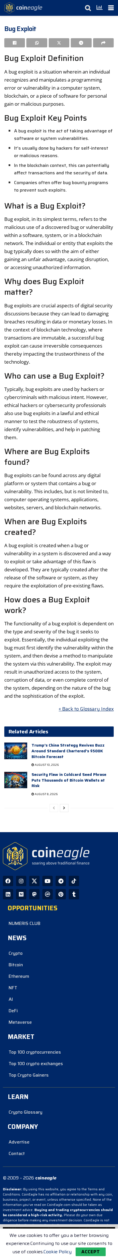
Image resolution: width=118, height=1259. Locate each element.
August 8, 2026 (46, 794)
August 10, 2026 (46, 765)
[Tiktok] (74, 881)
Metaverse (20, 1022)
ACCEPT (90, 1251)
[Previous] (54, 808)
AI (11, 999)
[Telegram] (61, 881)
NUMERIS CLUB (24, 923)
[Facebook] (8, 881)
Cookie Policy (58, 1251)
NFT (13, 987)
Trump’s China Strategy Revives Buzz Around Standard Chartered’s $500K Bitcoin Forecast (68, 750)
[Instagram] (21, 881)
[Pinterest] (61, 894)
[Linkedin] (8, 894)
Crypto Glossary (25, 1112)
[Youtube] (47, 881)
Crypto (16, 953)
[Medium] (21, 894)
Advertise (19, 1142)
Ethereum (19, 976)
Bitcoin (16, 964)
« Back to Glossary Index (86, 709)
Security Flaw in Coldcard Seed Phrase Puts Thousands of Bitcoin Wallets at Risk (69, 780)
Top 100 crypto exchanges (36, 1063)
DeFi (13, 1010)
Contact (17, 1153)
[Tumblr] (74, 894)
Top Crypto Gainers (29, 1075)
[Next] (64, 808)
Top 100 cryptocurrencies (35, 1052)
